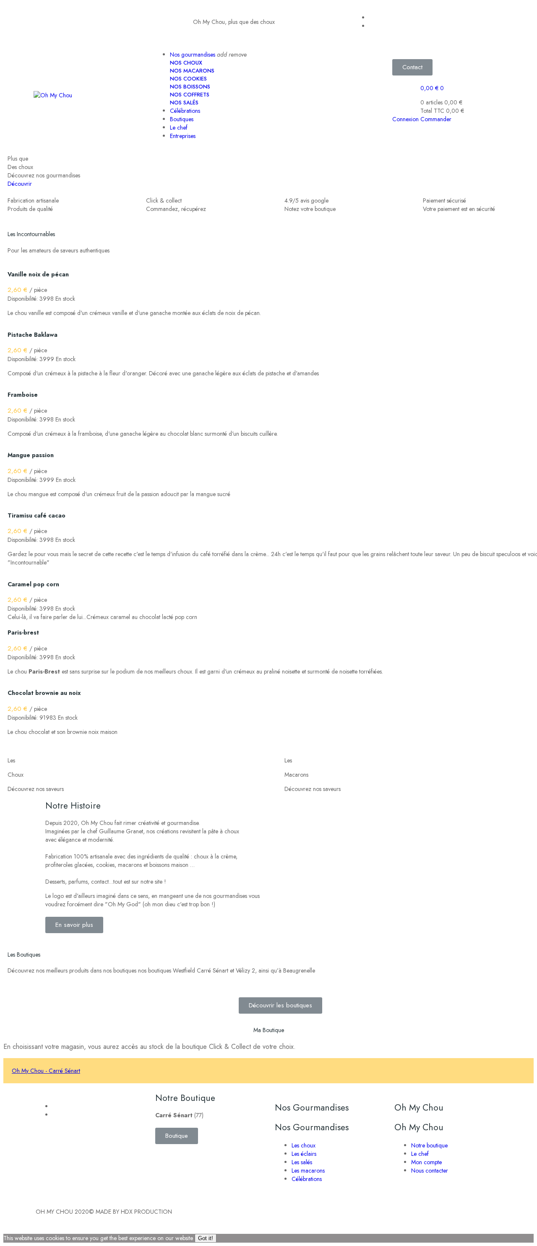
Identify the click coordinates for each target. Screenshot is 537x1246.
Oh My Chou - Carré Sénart (46, 1071)
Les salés (302, 1162)
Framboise (23, 394)
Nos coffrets (189, 95)
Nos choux (186, 63)
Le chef (420, 1154)
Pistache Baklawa (32, 334)
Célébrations (307, 1179)
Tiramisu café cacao (36, 515)
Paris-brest (23, 632)
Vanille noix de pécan (38, 274)
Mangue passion (31, 455)
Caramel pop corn (33, 584)
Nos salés (184, 103)
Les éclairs (304, 1154)
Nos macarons (192, 71)
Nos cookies (188, 79)
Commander (435, 119)
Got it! (205, 1238)
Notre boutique (429, 1145)
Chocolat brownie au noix (44, 693)
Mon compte (426, 1162)
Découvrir (20, 183)
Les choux (303, 1145)
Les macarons (308, 1170)
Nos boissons (190, 87)
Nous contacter (429, 1170)
